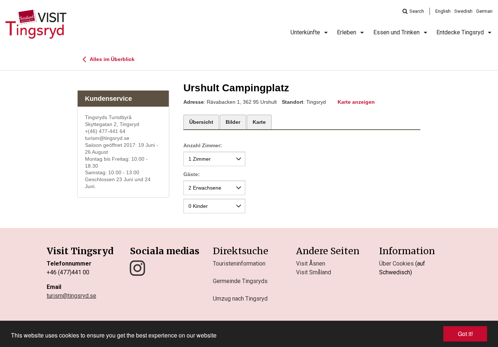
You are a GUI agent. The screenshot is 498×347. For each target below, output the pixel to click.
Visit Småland (313, 272)
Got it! (465, 333)
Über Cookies (396, 263)
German (484, 11)
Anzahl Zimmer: (202, 145)
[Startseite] (35, 24)
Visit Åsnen (310, 263)
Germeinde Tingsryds (240, 281)
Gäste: (191, 174)
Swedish (463, 11)
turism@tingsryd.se (71, 295)
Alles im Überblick (112, 59)
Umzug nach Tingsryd (240, 298)
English (443, 11)
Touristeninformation (239, 263)
